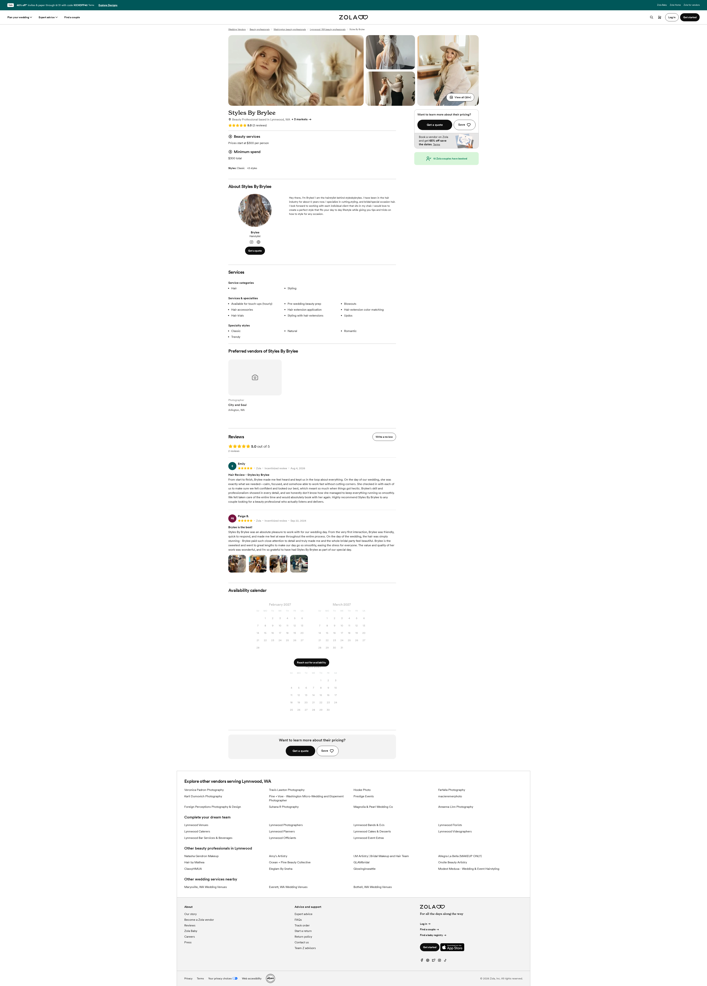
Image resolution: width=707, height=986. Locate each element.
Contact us (302, 942)
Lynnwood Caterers (197, 831)
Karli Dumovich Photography (203, 796)
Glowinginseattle (365, 868)
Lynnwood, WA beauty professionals (327, 29)
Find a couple (72, 17)
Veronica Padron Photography (204, 790)
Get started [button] (690, 17)
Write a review (384, 436)
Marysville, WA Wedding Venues (205, 887)
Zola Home (675, 5)
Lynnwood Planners (282, 831)
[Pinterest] (428, 961)
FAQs (298, 919)
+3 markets (299, 119)
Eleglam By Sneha (280, 868)
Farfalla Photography (451, 790)
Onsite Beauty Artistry (452, 862)
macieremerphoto (450, 796)
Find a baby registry (431, 935)
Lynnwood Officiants (282, 838)
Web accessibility (251, 978)
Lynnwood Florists (450, 825)
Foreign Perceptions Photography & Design (212, 807)
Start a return (303, 931)
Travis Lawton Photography (287, 790)
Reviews (189, 925)
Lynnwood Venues (196, 825)
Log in (423, 923)
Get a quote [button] (255, 250)
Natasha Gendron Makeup (201, 856)
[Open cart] (660, 17)
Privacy (188, 978)
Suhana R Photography (284, 807)
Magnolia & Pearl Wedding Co (373, 807)
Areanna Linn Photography (455, 807)
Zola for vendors (692, 5)
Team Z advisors (305, 948)
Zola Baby (662, 5)
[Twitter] (433, 961)
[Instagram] (251, 242)
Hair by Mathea (194, 862)
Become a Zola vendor (199, 919)
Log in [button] (672, 17)
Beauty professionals (260, 29)
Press (187, 942)
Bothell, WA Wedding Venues (373, 887)
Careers (189, 936)
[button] (460, 97)
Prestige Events (364, 796)
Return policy (303, 936)
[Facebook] (422, 961)
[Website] (258, 242)
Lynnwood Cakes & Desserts (372, 831)
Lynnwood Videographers (455, 831)
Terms (91, 5)
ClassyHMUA (193, 868)
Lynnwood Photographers (286, 825)
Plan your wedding (18, 17)
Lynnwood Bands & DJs (369, 825)
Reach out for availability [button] (311, 662)
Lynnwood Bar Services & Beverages (208, 838)
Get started (429, 947)
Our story (190, 914)
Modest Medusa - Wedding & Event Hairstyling (468, 868)
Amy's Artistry (278, 856)
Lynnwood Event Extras (369, 838)
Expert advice (47, 17)
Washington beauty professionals (290, 29)
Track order (302, 925)
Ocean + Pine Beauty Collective (290, 862)
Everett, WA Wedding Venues (288, 887)
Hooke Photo (362, 790)
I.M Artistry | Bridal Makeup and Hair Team (381, 856)
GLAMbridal (362, 862)
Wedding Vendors (237, 29)
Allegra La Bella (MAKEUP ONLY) (460, 856)
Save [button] (324, 750)
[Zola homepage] (353, 17)
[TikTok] (445, 961)
